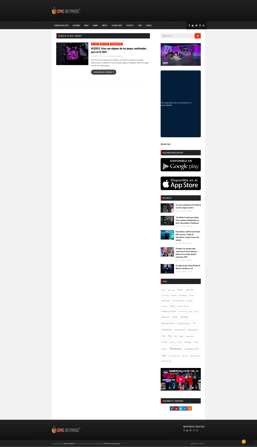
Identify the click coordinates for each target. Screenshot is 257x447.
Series (149, 25)
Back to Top (197, 444)
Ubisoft (164, 349)
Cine (140, 25)
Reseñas (76, 25)
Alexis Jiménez (117, 56)
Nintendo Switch (168, 323)
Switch (179, 342)
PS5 (169, 336)
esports (130, 25)
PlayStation (167, 329)
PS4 (163, 336)
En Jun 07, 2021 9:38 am (100, 56)
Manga (190, 311)
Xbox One (185, 356)
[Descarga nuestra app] (181, 170)
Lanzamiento (183, 311)
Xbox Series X (195, 355)
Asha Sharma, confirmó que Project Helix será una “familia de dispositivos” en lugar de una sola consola (188, 235)
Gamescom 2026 (61, 25)
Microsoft (165, 316)
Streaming (172, 342)
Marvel (197, 311)
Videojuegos (116, 44)
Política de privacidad (112, 443)
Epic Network (69, 443)
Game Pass (164, 306)
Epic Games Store (178, 300)
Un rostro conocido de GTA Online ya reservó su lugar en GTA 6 (188, 206)
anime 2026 (190, 290)
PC (194, 323)
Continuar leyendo (103, 72)
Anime (95, 25)
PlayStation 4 (180, 329)
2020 (163, 290)
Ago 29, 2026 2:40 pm (184, 243)
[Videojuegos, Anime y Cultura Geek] (66, 14)
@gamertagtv (166, 143)
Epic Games (166, 300)
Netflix (174, 317)
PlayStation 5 (193, 329)
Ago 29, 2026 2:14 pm (184, 271)
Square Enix (190, 336)
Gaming (172, 306)
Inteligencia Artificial (169, 311)
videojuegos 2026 (192, 348)
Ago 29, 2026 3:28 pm (184, 226)
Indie (86, 25)
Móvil (104, 25)
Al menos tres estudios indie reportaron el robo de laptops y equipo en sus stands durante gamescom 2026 (186, 252)
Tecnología (117, 25)
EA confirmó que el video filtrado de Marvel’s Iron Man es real (188, 267)
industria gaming (182, 306)
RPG (175, 336)
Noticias (104, 44)
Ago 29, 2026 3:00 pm (184, 260)
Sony (181, 336)
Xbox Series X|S (166, 361)
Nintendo (184, 317)
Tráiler (196, 342)
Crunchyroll (183, 295)
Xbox (164, 355)
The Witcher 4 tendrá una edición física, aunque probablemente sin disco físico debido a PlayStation (187, 220)
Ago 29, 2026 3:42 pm (184, 211)
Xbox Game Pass (174, 356)
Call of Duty (165, 295)
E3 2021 (95, 44)
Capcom (173, 295)
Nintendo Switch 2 (183, 323)
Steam (164, 341)
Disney (191, 295)
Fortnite (189, 300)
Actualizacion (171, 290)
